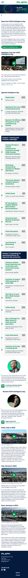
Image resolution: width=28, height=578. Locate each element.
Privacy (18, 575)
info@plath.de (4, 561)
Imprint (18, 572)
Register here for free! (7, 84)
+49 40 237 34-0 (5, 560)
